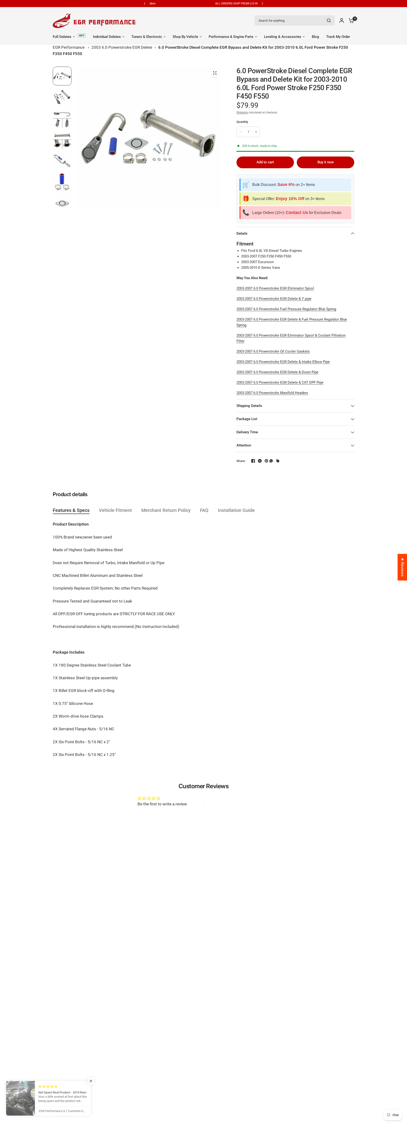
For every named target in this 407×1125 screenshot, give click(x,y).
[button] (94, 1081)
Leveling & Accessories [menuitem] (282, 37)
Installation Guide (236, 510)
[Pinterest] (264, 461)
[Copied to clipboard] (278, 461)
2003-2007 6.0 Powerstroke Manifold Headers (272, 393)
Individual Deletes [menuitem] (107, 37)
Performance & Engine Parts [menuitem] (231, 37)
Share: (241, 460)
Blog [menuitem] (315, 37)
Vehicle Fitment (115, 510)
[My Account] (341, 20)
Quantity (242, 122)
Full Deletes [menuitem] (62, 37)
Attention (243, 445)
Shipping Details (249, 406)
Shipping (242, 112)
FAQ (204, 510)
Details (242, 233)
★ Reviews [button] (402, 567)
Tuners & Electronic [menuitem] (146, 37)
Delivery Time (247, 432)
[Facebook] (251, 461)
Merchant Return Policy (166, 510)
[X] (258, 461)
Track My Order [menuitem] (338, 37)
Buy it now (325, 162)
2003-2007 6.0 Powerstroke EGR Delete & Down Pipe (277, 372)
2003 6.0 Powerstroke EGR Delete (121, 47)
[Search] (329, 20)
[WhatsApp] (271, 461)
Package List (246, 419)
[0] (350, 20)
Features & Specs (71, 510)
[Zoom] (214, 72)
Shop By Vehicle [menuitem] (185, 37)
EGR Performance (69, 47)
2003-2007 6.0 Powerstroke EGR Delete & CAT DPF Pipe (279, 382)
